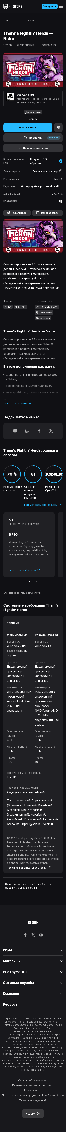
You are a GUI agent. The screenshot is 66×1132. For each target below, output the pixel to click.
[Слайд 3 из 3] (36, 581)
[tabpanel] (33, 695)
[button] (33, 403)
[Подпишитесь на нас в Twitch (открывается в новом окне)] (27, 431)
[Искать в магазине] (7, 19)
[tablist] (33, 622)
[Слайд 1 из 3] (29, 581)
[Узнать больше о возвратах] (61, 171)
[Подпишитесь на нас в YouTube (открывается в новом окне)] (15, 431)
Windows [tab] (13, 623)
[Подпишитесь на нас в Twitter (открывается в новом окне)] (51, 431)
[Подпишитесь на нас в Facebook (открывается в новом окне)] (39, 431)
